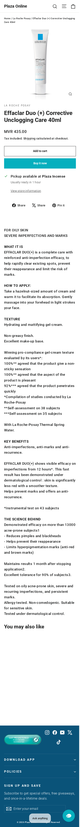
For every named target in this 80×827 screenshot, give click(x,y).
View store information (26, 190)
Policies (13, 771)
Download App (19, 760)
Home (7, 18)
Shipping (29, 138)
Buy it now (40, 163)
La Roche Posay (21, 18)
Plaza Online (15, 6)
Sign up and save (22, 786)
